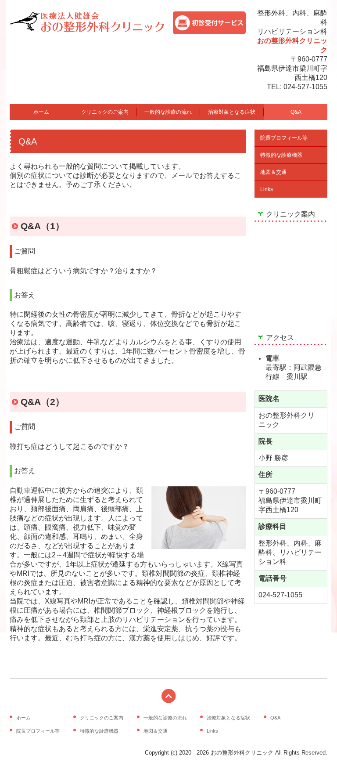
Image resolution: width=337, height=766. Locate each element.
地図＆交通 (273, 172)
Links (266, 189)
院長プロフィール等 (284, 138)
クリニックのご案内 (105, 112)
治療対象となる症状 (231, 112)
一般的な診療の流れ (168, 112)
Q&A (295, 112)
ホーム (41, 112)
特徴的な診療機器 (281, 155)
